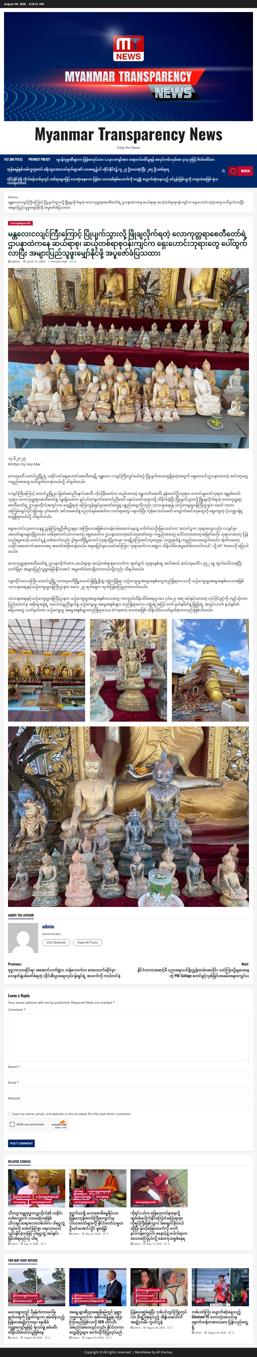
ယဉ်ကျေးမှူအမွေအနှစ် (47, 1196)
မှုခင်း (40, 1301)
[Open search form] (223, 171)
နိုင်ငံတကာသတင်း (22, 1301)
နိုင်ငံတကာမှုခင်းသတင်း (25, 1295)
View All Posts (87, 942)
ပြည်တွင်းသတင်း (22, 1196)
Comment (17, 1009)
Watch (245, 170)
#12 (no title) (13, 159)
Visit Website (56, 942)
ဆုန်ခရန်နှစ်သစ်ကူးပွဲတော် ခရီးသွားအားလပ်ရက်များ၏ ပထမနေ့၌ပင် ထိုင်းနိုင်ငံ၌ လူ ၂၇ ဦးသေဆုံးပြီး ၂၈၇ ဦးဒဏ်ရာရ (88, 169)
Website (14, 1098)
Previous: (64, 969)
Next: (193, 969)
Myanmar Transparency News (128, 133)
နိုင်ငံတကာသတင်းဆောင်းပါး (89, 1301)
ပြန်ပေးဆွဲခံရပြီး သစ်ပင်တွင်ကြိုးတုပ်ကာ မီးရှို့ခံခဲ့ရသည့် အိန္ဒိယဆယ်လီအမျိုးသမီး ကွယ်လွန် (159, 1316)
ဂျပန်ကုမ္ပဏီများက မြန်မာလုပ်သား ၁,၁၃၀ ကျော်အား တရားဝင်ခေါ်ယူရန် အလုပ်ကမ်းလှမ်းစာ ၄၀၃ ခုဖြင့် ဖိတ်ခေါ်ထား (135, 159)
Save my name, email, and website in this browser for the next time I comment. (71, 1114)
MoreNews (143, 1352)
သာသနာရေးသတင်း (20, 223)
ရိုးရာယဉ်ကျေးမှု (82, 1196)
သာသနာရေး (19, 1202)
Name (14, 1067)
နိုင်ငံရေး (78, 1191)
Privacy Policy (39, 159)
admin (16, 261)
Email (13, 1082)
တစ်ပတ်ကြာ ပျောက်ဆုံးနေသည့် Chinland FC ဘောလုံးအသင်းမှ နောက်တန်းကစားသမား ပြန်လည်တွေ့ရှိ (220, 1319)
